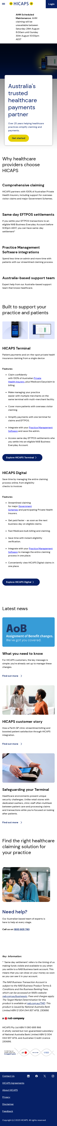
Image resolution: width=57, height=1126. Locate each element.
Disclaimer (8, 1104)
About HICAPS (10, 1090)
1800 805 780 (22, 929)
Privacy (6, 1097)
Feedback (7, 1111)
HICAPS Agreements (13, 1083)
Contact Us (8, 1076)
